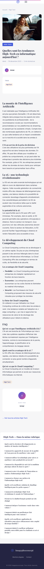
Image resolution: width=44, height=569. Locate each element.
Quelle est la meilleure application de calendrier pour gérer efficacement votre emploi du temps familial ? (22, 521)
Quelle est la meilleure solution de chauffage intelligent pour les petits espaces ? (21, 486)
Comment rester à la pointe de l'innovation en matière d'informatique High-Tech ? (21, 472)
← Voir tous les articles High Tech (14, 418)
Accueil (4, 10)
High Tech (12, 10)
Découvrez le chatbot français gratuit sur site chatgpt (21, 500)
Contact (29, 557)
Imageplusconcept (24, 550)
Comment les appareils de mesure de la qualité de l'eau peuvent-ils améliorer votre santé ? (22, 452)
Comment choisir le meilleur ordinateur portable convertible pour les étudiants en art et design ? (22, 530)
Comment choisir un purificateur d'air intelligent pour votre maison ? (18, 513)
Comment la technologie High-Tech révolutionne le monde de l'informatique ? (20, 493)
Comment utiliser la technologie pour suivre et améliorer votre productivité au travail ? (21, 459)
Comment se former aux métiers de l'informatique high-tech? (17, 479)
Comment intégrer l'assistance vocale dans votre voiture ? (22, 506)
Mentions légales (18, 557)
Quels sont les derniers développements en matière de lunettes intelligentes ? (20, 445)
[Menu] (26, 1)
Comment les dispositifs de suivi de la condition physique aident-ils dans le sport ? (22, 465)
